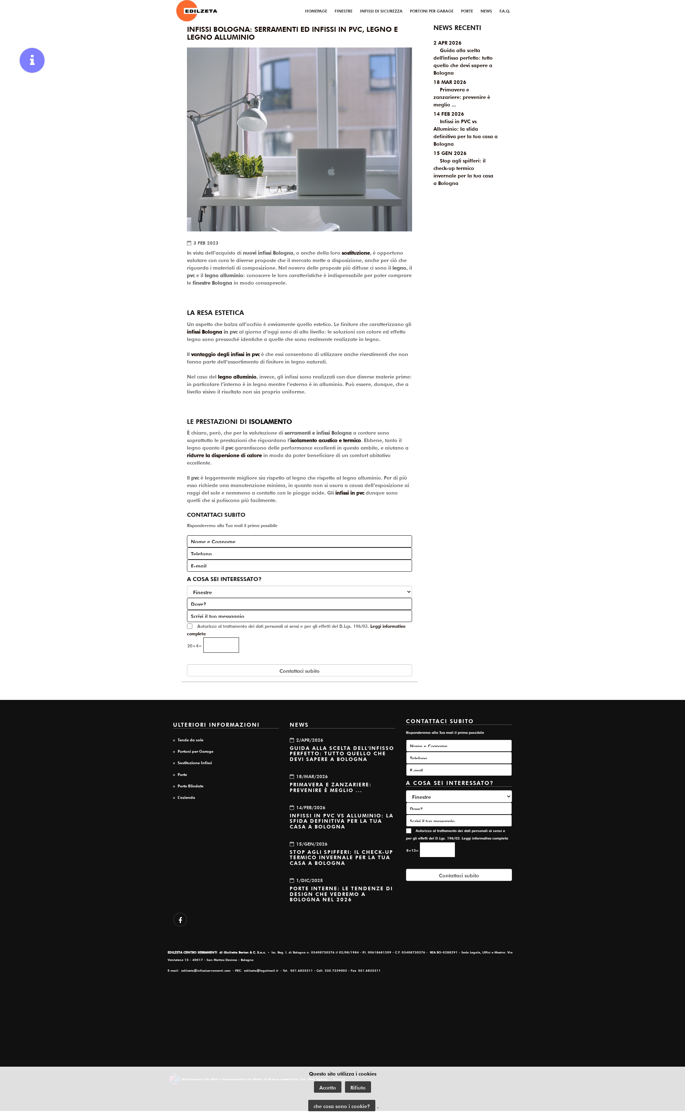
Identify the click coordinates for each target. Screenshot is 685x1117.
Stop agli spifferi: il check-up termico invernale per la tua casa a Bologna (341, 857)
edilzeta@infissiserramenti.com (205, 970)
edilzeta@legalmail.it (261, 970)
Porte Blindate (190, 785)
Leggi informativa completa (485, 838)
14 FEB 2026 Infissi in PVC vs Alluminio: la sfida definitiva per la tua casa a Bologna (465, 128)
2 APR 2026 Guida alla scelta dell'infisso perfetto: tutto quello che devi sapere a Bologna (463, 57)
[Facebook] (180, 919)
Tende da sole (190, 739)
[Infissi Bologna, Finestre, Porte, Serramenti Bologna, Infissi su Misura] (196, 10)
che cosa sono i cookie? (342, 1105)
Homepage (316, 10)
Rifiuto (358, 1087)
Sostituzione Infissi (195, 762)
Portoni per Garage (431, 10)
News (486, 10)
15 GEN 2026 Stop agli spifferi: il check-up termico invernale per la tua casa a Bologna (463, 167)
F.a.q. (504, 10)
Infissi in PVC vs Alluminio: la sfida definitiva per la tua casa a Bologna (342, 820)
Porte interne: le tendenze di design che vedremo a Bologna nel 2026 (341, 893)
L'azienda (186, 797)
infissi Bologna (204, 331)
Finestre (343, 10)
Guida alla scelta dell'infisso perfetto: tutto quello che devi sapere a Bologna (342, 753)
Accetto (327, 1087)
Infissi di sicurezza (381, 10)
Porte (467, 10)
